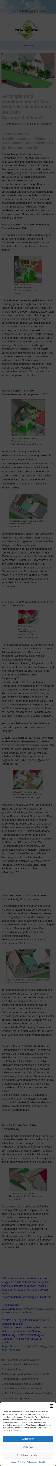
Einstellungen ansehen (28, 1455)
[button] (51, 1406)
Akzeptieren (28, 1439)
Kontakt (42, 1462)
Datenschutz (32, 1462)
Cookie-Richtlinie (18, 1462)
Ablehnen (28, 1447)
